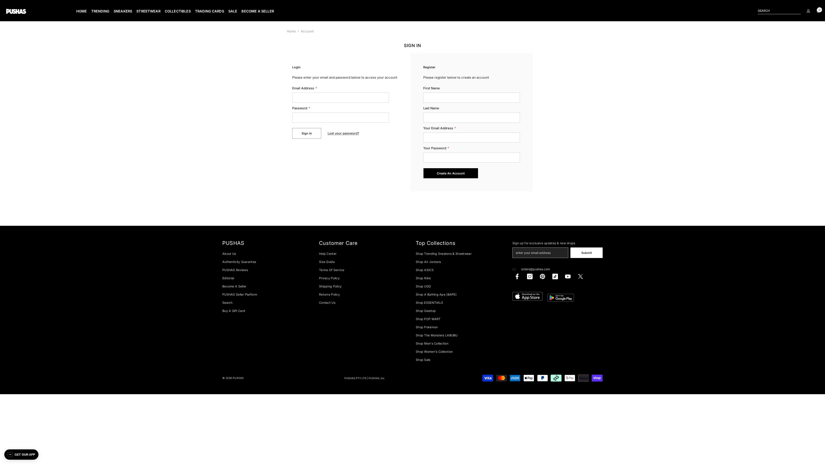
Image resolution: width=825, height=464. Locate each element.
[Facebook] (517, 276)
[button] (21, 454)
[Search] (779, 11)
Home (291, 31)
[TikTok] (555, 276)
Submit (586, 253)
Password (301, 108)
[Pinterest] (542, 276)
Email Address (304, 88)
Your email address (439, 128)
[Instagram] (530, 276)
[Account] (808, 11)
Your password (436, 148)
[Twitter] (580, 276)
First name (431, 88)
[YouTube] (568, 276)
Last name (431, 108)
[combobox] (776, 11)
